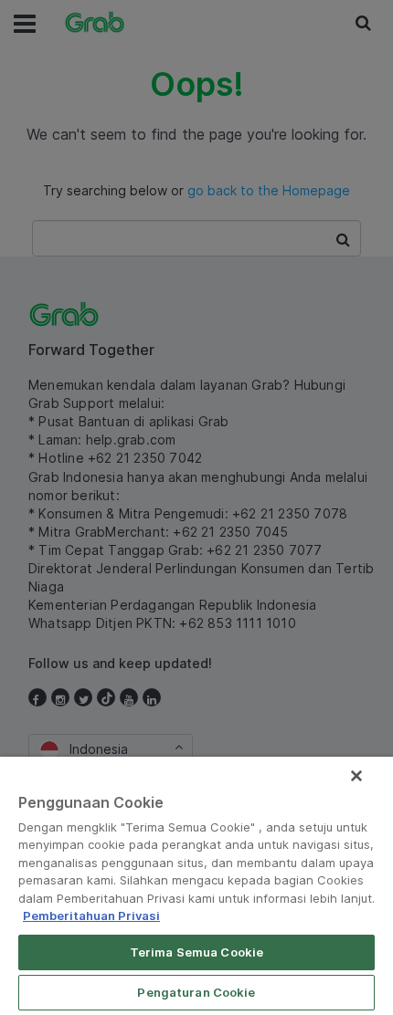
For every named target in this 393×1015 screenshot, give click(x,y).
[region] (196, 886)
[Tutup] (356, 775)
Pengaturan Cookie (196, 992)
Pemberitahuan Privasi (91, 915)
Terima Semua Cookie (196, 952)
